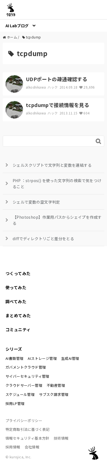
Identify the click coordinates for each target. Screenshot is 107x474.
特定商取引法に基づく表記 (27, 429)
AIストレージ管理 (42, 358)
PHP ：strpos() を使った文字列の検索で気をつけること (57, 183)
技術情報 (61, 438)
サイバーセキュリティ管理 (27, 376)
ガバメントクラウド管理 (25, 367)
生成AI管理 (70, 358)
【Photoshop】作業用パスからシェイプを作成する (57, 220)
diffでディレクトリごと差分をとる (43, 238)
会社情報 (32, 447)
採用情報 (12, 447)
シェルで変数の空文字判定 (36, 202)
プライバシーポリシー (23, 420)
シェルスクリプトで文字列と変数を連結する (52, 165)
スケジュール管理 (20, 394)
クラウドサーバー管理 (23, 385)
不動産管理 (56, 385)
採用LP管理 (14, 403)
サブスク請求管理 (53, 394)
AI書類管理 (14, 358)
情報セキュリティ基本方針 (27, 438)
